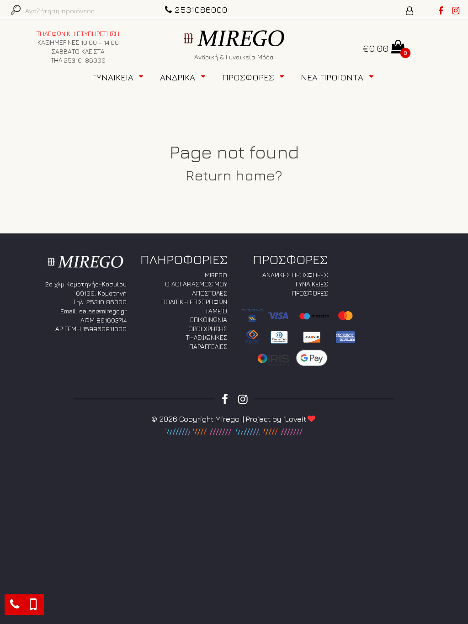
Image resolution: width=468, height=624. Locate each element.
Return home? (234, 175)
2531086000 (201, 9)
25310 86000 (106, 302)
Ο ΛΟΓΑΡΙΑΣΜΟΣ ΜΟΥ (196, 284)
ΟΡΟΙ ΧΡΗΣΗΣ (207, 329)
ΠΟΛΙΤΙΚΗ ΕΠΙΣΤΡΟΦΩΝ (194, 302)
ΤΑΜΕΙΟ (216, 311)
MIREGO (216, 275)
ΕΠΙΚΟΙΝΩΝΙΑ (208, 319)
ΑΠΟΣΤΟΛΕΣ (209, 293)
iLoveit (294, 418)
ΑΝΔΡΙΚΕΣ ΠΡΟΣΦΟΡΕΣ (295, 275)
